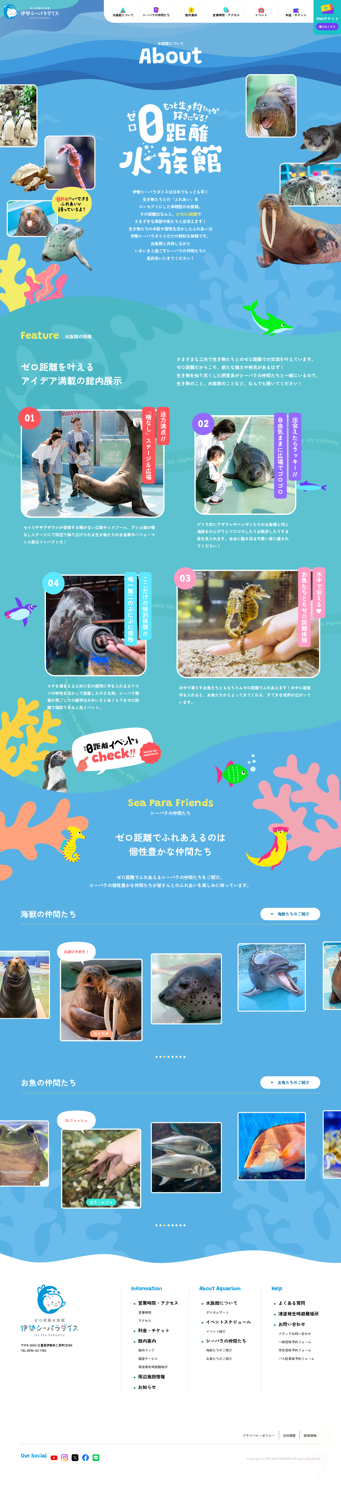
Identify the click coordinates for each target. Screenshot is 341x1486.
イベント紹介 (216, 1331)
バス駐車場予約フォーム (296, 1358)
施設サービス (148, 1358)
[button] (184, 1057)
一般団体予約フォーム (295, 1341)
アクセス (144, 1320)
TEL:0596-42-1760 (33, 1350)
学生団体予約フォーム (295, 1350)
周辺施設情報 (151, 1376)
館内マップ (146, 1350)
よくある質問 (291, 1303)
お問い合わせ (291, 1324)
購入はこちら (327, 26)
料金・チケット (154, 1330)
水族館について (221, 1303)
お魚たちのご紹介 (294, 1082)
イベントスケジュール (228, 1321)
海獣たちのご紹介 (294, 914)
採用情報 (310, 1435)
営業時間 (144, 1312)
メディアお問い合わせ (295, 1333)
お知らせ (147, 1387)
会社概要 (289, 1435)
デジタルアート (217, 1312)
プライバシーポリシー (259, 1435)
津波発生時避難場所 (153, 1366)
